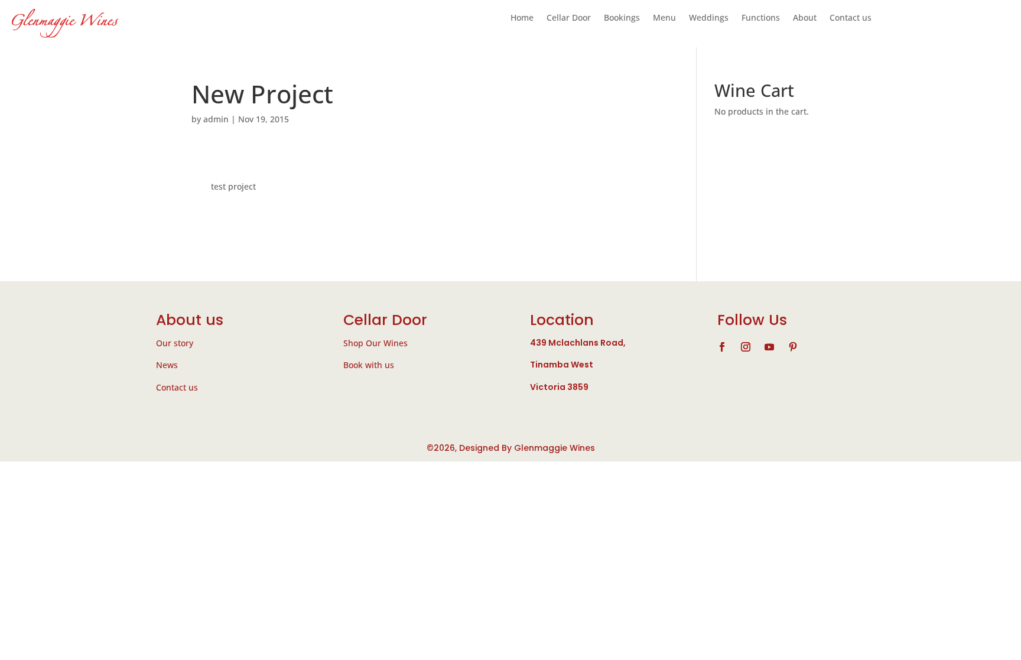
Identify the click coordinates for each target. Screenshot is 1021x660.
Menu (664, 18)
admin (216, 119)
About (805, 18)
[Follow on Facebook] (722, 346)
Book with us (368, 364)
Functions (761, 18)
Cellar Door (569, 18)
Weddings (709, 18)
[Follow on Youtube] (769, 346)
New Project (262, 93)
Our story (174, 343)
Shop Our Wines (375, 343)
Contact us (851, 18)
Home (522, 18)
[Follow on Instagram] (745, 346)
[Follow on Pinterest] (792, 346)
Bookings (622, 18)
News (167, 364)
